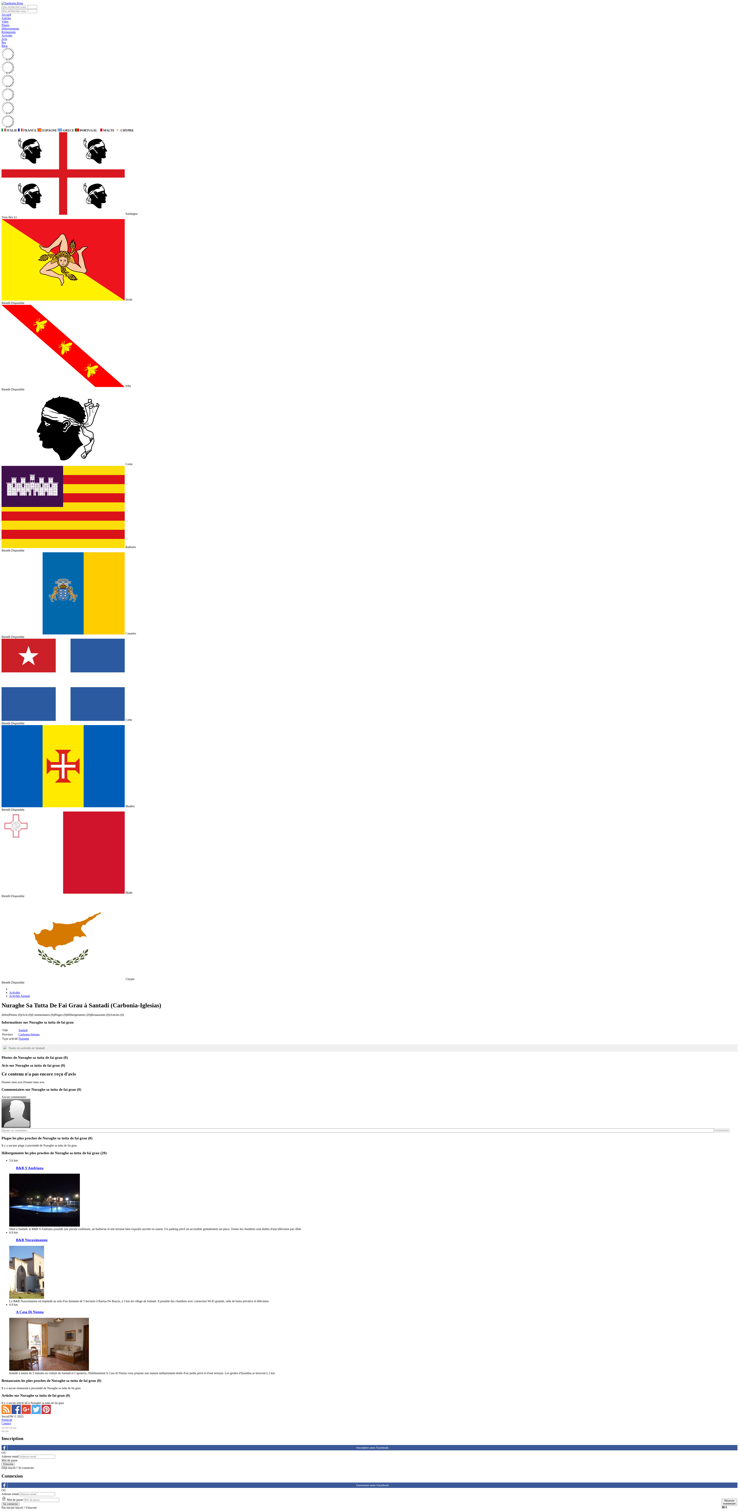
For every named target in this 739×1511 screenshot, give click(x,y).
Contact (6, 1423)
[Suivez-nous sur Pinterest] (46, 1413)
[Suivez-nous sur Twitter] (37, 1413)
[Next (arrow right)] (6, 1431)
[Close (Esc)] (3, 1427)
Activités (7, 35)
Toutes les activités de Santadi (26, 1048)
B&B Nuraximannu (32, 1240)
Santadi (23, 1030)
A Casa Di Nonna (30, 1312)
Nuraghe (23, 1038)
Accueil (6, 14)
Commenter (722, 1130)
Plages (5, 25)
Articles (6, 18)
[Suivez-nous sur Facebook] (17, 1413)
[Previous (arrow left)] (3, 1431)
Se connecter (26, 1467)
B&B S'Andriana (29, 1168)
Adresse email (10, 1456)
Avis (4, 39)
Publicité (7, 1420)
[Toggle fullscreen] (10, 1427)
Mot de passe (10, 1460)
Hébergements (10, 28)
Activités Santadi (19, 996)
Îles (4, 42)
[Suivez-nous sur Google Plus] (27, 1413)
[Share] (6, 1427)
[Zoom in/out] (14, 1427)
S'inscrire (31, 1507)
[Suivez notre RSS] (7, 1413)
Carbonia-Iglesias (29, 1034)
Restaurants (9, 32)
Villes (5, 21)
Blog (5, 46)
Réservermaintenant (729, 1502)
